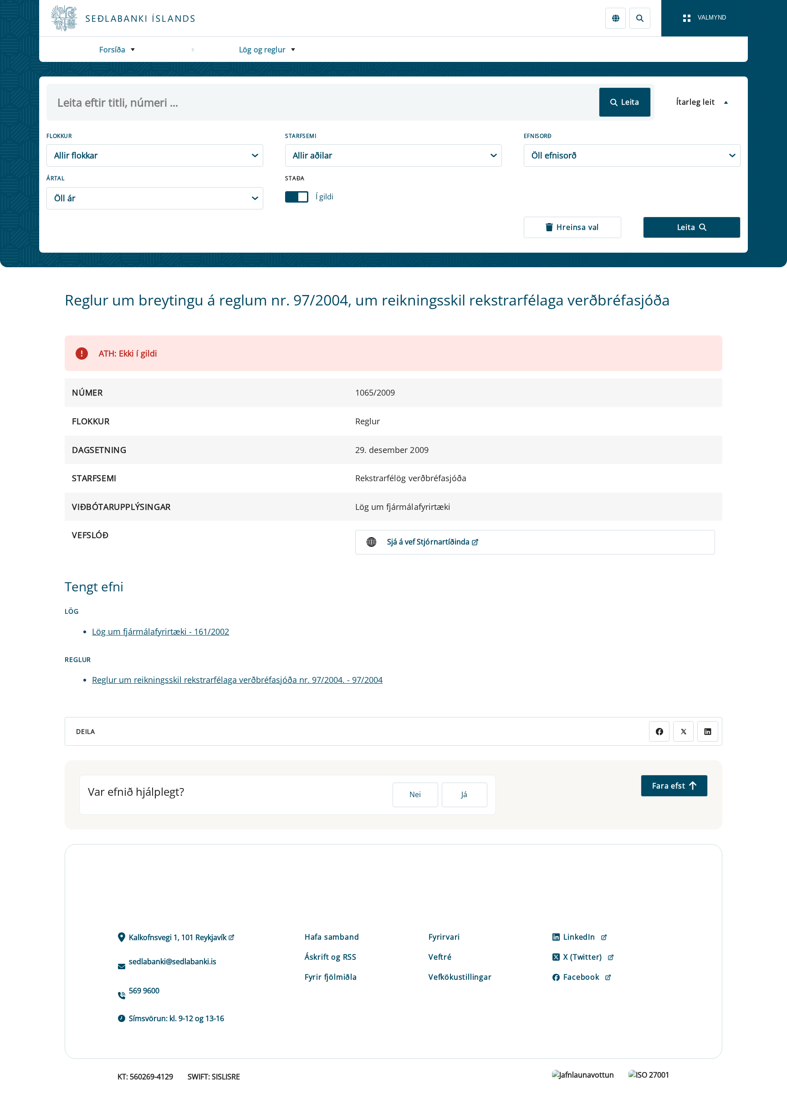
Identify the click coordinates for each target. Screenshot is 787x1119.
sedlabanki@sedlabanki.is (172, 961)
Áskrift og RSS (331, 957)
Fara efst (668, 786)
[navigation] (704, 18)
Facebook (581, 977)
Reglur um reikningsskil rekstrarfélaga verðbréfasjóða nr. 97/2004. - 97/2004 (237, 679)
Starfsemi (300, 136)
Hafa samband (332, 937)
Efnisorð (538, 136)
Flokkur (59, 136)
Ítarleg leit (695, 102)
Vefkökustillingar (460, 977)
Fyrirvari (444, 937)
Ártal (55, 178)
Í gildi (324, 197)
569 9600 (144, 991)
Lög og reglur (262, 50)
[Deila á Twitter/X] (683, 731)
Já (464, 794)
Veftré (440, 957)
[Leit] (639, 18)
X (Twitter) (582, 957)
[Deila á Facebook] (659, 731)
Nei (415, 794)
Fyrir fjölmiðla (331, 977)
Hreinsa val (578, 227)
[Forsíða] (137, 18)
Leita (630, 102)
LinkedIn (579, 937)
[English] (615, 18)
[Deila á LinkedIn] (707, 731)
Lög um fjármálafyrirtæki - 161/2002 (160, 631)
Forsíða (112, 50)
